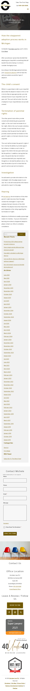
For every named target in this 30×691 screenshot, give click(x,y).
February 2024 (8, 336)
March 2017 (7, 420)
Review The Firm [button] (15, 605)
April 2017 (7, 417)
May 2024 (6, 327)
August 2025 (7, 298)
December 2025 (8, 288)
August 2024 (7, 320)
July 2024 (6, 323)
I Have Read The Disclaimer (13, 527)
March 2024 (7, 333)
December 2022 (8, 382)
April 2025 (7, 304)
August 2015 (7, 440)
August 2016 (7, 427)
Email (5, 494)
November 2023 (8, 346)
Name (5, 476)
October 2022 (8, 388)
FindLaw (15, 688)
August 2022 (7, 395)
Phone (5, 485)
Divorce (6, 448)
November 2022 (8, 385)
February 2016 (8, 430)
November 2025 (8, 291)
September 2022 (9, 391)
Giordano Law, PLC (14, 49)
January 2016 (7, 433)
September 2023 (9, 353)
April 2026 (7, 281)
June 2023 (7, 362)
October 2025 (8, 294)
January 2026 (7, 285)
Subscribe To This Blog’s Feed (12, 459)
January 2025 (7, 307)
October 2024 (8, 314)
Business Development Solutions (14, 686)
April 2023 (7, 369)
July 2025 (6, 301)
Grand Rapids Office (15, 589)
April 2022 (7, 404)
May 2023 (6, 365)
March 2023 (7, 372)
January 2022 (7, 411)
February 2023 (8, 375)
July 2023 (6, 359)
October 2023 (8, 349)
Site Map (13, 683)
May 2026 (6, 278)
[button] (28, 9)
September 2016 (9, 424)
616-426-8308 (23, 6)
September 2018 (9, 414)
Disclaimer (6, 523)
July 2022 (6, 398)
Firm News (5, 51)
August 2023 (7, 356)
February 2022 (8, 407)
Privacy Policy (21, 683)
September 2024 (9, 317)
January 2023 (7, 378)
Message (5, 503)
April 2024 (7, 330)
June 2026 (7, 275)
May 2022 (6, 401)
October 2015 (8, 436)
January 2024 (7, 340)
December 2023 (8, 343)
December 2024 (8, 310)
